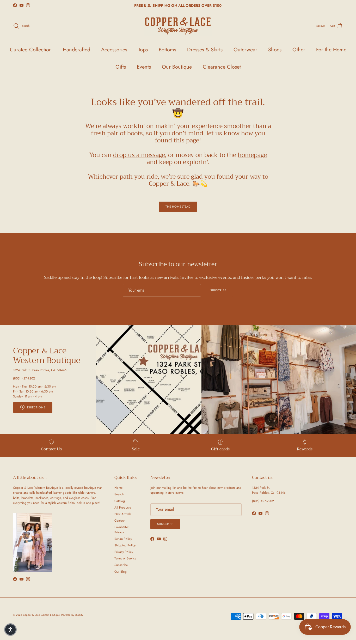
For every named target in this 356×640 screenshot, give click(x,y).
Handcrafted (76, 49)
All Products (122, 507)
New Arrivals (122, 514)
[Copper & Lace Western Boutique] (178, 26)
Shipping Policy (125, 545)
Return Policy (123, 538)
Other (298, 49)
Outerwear (245, 49)
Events (144, 67)
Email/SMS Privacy (122, 529)
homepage (252, 155)
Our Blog (120, 571)
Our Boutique (177, 67)
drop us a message (139, 155)
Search (119, 494)
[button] (10, 629)
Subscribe (218, 290)
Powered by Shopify (72, 615)
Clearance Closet (222, 67)
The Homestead (178, 206)
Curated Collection (31, 49)
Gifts (120, 67)
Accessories (114, 49)
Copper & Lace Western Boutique (41, 615)
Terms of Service (125, 558)
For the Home (331, 49)
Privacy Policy (123, 552)
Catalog (119, 501)
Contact (119, 520)
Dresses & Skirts (205, 49)
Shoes (274, 49)
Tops (143, 49)
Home (118, 487)
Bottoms (167, 49)
